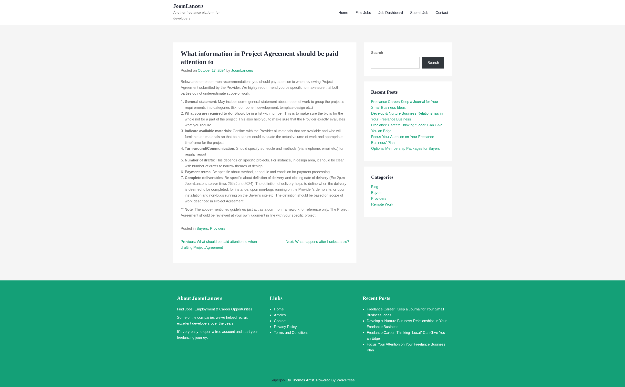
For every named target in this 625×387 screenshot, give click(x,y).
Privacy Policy (285, 327)
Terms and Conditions (291, 332)
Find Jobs (363, 12)
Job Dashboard (390, 12)
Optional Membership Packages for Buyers (405, 148)
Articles (280, 315)
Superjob (278, 380)
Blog (374, 187)
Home (343, 12)
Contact (442, 12)
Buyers (202, 228)
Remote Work (382, 204)
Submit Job (419, 12)
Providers (217, 228)
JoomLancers (188, 6)
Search (377, 52)
